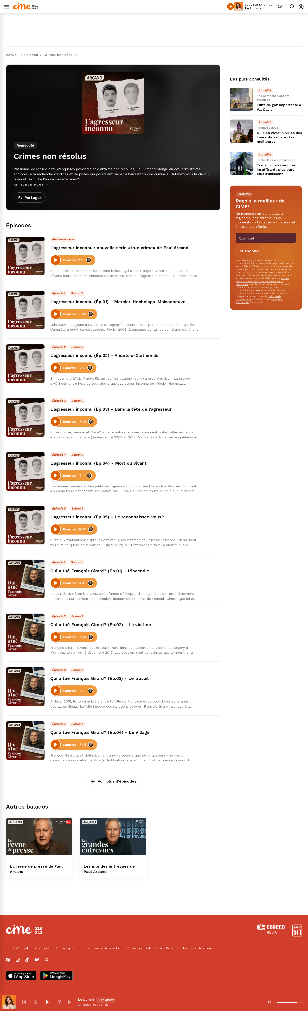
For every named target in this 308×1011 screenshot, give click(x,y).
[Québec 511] (297, 935)
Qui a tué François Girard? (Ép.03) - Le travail (99, 678)
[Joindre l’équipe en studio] (279, 6)
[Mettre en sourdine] (270, 1002)
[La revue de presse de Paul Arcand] (39, 836)
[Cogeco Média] (271, 932)
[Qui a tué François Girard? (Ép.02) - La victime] (25, 633)
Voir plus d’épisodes (117, 781)
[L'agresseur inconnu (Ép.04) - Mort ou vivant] (25, 471)
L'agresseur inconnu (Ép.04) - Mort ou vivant (98, 463)
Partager (33, 197)
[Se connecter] (301, 6)
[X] (46, 960)
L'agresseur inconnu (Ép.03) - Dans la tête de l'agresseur (111, 409)
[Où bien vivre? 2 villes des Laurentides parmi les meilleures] (241, 131)
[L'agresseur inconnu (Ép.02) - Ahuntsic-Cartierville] (25, 363)
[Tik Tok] (27, 960)
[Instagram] (17, 960)
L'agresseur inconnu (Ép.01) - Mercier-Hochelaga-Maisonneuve (118, 301)
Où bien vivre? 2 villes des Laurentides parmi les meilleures (279, 137)
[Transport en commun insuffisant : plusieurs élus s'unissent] (241, 163)
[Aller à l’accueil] (25, 8)
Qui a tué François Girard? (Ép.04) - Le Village (100, 732)
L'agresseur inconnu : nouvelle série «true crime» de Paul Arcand (119, 247)
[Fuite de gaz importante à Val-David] (241, 99)
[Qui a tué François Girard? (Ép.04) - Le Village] (25, 740)
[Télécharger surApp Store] (21, 976)
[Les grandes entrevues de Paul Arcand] (113, 836)
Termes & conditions (21, 948)
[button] (24, 1002)
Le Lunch (253, 8)
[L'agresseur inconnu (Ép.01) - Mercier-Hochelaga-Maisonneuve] (25, 310)
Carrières (173, 948)
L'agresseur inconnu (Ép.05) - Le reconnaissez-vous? (107, 516)
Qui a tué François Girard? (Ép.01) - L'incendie (99, 570)
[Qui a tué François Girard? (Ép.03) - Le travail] (25, 686)
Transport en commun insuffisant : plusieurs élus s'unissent (276, 169)
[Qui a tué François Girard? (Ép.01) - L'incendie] (25, 579)
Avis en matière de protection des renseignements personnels (262, 281)
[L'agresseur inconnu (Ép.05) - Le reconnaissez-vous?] (25, 525)
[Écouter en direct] (230, 6)
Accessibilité (114, 948)
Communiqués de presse (145, 948)
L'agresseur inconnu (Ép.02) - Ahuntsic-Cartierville (104, 355)
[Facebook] (8, 960)
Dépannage (64, 948)
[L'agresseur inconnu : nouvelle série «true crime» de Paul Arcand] (25, 256)
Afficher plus (29, 184)
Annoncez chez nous (197, 948)
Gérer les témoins (88, 948)
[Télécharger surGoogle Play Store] (56, 976)
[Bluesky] (37, 960)
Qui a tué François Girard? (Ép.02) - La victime (100, 624)
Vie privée (46, 948)
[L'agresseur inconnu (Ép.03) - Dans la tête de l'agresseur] (25, 417)
